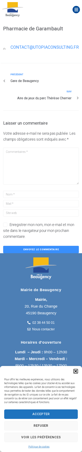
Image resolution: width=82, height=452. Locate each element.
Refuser (41, 426)
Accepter (41, 414)
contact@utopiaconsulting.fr (45, 47)
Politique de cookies (39, 446)
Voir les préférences (41, 437)
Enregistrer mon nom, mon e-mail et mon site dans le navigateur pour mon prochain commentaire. (38, 231)
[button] (76, 371)
